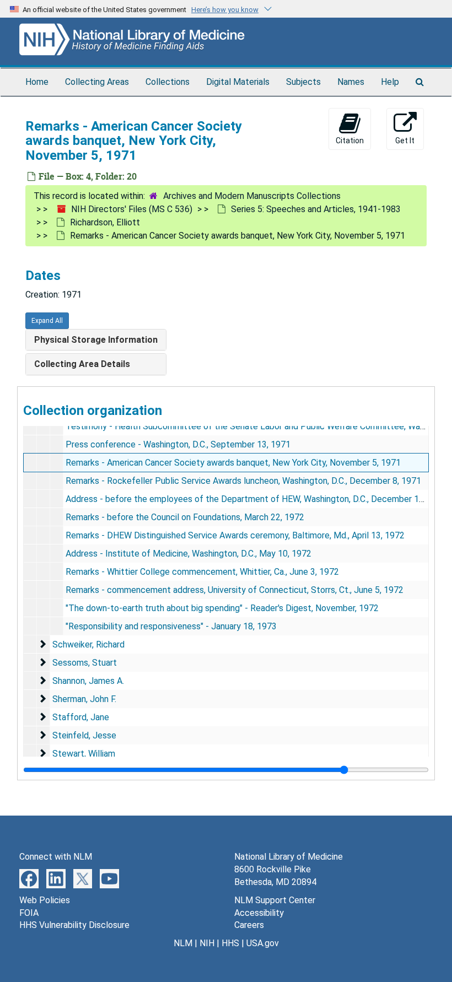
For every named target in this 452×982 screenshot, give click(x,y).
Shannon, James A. (88, 681)
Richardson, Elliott (105, 222)
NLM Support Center (274, 900)
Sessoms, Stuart (84, 662)
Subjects (303, 82)
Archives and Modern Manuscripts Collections (252, 196)
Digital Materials (238, 82)
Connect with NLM (55, 856)
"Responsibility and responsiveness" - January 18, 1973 (171, 626)
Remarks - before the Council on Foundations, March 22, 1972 (185, 517)
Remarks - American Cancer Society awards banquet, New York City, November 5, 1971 (233, 462)
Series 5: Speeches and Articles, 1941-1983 (316, 209)
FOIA (29, 913)
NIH (207, 943)
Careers (249, 925)
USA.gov (262, 943)
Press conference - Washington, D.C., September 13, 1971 (178, 444)
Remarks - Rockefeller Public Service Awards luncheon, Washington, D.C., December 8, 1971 (243, 481)
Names (350, 82)
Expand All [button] (47, 321)
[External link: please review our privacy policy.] (29, 878)
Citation (350, 140)
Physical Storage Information (96, 339)
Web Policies (44, 900)
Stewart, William (83, 753)
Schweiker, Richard (88, 644)
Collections (168, 82)
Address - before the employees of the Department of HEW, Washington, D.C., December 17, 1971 (257, 499)
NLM (183, 943)
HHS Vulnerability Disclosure (74, 925)
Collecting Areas (97, 82)
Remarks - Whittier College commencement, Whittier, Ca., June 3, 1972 (202, 571)
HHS (230, 943)
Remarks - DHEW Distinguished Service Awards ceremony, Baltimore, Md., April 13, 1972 (235, 535)
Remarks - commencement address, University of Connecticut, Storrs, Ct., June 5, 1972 (234, 590)
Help (390, 82)
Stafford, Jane (80, 717)
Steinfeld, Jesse (84, 735)
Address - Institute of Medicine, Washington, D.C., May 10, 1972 (188, 553)
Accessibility (259, 913)
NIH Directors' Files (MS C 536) (131, 209)
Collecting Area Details (82, 364)
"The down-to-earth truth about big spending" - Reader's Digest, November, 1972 (222, 608)
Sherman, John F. (84, 699)
